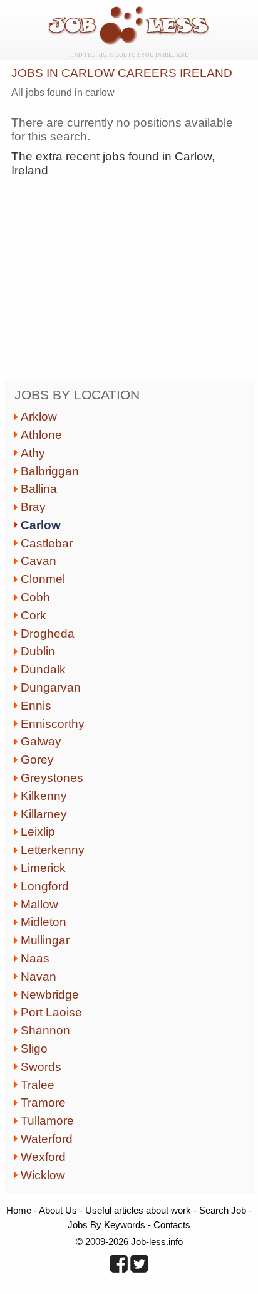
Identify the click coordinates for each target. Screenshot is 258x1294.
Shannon (45, 1030)
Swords (41, 1066)
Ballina (39, 488)
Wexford (43, 1157)
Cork (33, 615)
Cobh (35, 597)
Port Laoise (51, 1012)
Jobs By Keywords (106, 1224)
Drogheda (48, 633)
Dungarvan (51, 687)
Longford (45, 886)
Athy (33, 453)
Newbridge (50, 994)
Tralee (37, 1084)
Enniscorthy (53, 723)
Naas (35, 958)
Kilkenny (44, 795)
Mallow (39, 904)
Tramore (43, 1102)
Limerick (43, 868)
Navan (38, 976)
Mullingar (45, 940)
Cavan (38, 560)
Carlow (41, 525)
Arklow (39, 416)
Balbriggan (50, 471)
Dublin (38, 651)
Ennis (36, 705)
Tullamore (47, 1120)
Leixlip (38, 831)
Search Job (222, 1210)
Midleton (43, 921)
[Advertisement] (116, 281)
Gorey (37, 759)
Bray (33, 506)
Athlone (41, 434)
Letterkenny (53, 849)
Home (18, 1210)
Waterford (47, 1138)
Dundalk (43, 669)
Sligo (34, 1048)
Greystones (52, 777)
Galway (41, 741)
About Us (58, 1210)
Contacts (171, 1224)
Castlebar (47, 543)
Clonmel (43, 579)
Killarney (44, 814)
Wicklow (43, 1175)
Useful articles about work (138, 1210)
